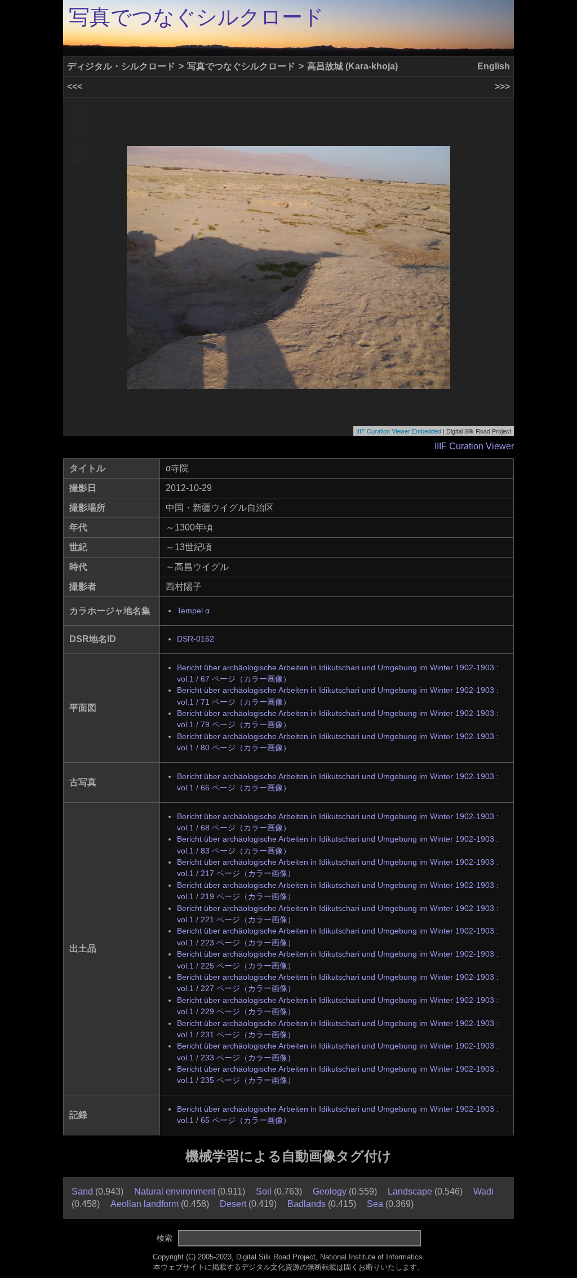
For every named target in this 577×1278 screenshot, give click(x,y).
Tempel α (193, 611)
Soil (264, 1191)
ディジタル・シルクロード (121, 66)
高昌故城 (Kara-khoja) (352, 66)
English (493, 66)
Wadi (483, 1191)
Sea (375, 1204)
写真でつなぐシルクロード (196, 17)
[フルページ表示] (78, 155)
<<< (74, 86)
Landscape (410, 1191)
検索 (164, 1237)
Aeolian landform (144, 1204)
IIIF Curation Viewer (474, 446)
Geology (330, 1191)
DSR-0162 (195, 639)
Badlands (306, 1204)
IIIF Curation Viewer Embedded (398, 430)
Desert (233, 1204)
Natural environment (174, 1191)
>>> (502, 86)
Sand (82, 1191)
